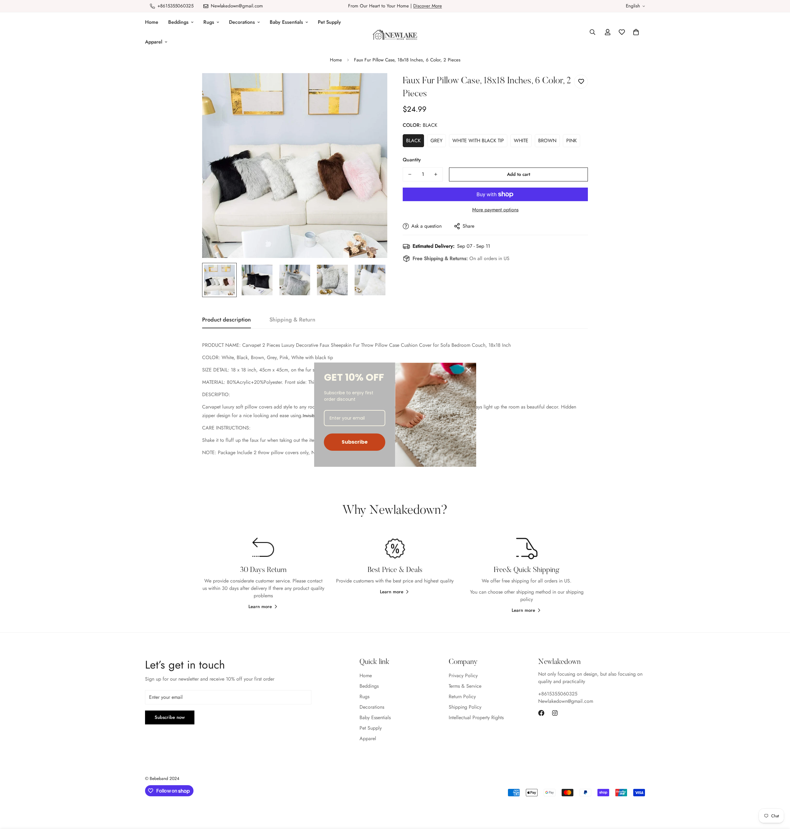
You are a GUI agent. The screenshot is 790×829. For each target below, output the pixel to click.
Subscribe (355, 442)
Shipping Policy (465, 707)
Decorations (242, 22)
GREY (436, 140)
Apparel (153, 41)
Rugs (208, 22)
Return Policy (462, 696)
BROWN (547, 140)
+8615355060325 (557, 693)
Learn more (260, 606)
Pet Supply (329, 22)
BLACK (413, 140)
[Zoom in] (374, 86)
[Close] (468, 370)
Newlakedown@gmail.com (565, 701)
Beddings (178, 22)
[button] (636, 32)
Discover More (427, 5)
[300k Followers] (541, 713)
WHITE (521, 140)
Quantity (412, 159)
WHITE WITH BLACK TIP (478, 140)
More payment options (495, 209)
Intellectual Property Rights (476, 717)
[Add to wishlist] (581, 82)
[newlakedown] (394, 35)
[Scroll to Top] (778, 795)
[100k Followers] (555, 713)
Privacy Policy (463, 675)
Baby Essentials (286, 22)
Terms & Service (465, 686)
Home (151, 22)
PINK (571, 140)
